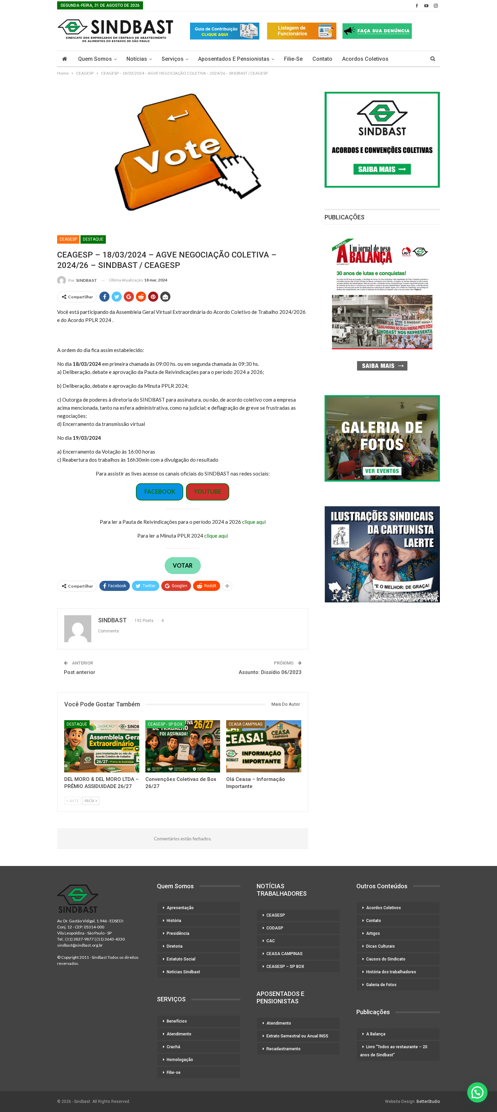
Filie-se (293, 59)
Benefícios (177, 1021)
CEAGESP (68, 239)
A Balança (375, 1034)
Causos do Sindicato (385, 959)
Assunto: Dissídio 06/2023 (270, 672)
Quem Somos (95, 59)
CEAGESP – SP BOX (285, 966)
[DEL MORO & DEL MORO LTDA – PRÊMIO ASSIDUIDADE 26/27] (101, 746)
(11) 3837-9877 (79, 939)
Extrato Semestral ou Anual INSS (297, 1036)
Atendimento (179, 1034)
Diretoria (175, 946)
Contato (322, 59)
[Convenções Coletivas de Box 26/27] (182, 746)
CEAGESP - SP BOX (165, 724)
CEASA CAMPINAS (245, 724)
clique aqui (254, 522)
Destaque (93, 239)
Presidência (178, 933)
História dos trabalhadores (391, 972)
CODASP (274, 928)
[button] (477, 1092)
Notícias (136, 59)
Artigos (373, 933)
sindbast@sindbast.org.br (80, 945)
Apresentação (180, 907)
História (174, 920)
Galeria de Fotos (381, 984)
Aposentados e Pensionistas (233, 59)
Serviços (173, 59)
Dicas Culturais (380, 946)
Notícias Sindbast (183, 972)
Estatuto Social (181, 959)
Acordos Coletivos (365, 59)
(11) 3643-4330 (110, 939)
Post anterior (79, 672)
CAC (270, 941)
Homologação (180, 1059)
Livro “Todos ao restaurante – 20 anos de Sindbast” (393, 1051)
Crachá (173, 1047)
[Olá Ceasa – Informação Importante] (263, 746)
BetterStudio (428, 1101)
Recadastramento (283, 1049)
